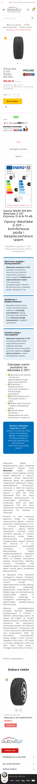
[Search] (33, 18)
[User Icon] (29, 10)
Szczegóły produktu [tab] (18, 149)
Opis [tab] (18, 142)
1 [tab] (17, 63)
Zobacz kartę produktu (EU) (18, 205)
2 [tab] (19, 63)
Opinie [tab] (19, 156)
